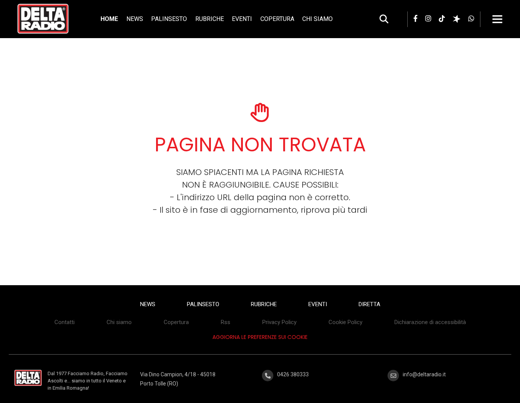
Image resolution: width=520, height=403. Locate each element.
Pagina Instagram (428, 18)
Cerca (384, 19)
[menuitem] (109, 19)
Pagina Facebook (415, 18)
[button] (503, 18)
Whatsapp (471, 18)
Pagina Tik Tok (442, 18)
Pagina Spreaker (456, 21)
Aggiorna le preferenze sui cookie (260, 337)
